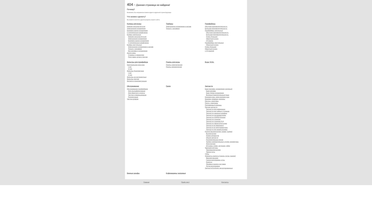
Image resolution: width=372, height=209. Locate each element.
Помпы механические (174, 67)
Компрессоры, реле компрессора (217, 97)
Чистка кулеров (132, 99)
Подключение (133, 97)
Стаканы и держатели (136, 55)
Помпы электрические (174, 65)
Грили (168, 86)
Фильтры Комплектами (135, 71)
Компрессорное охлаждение (137, 31)
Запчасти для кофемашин (215, 109)
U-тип (130, 69)
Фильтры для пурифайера (137, 62)
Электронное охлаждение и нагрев (140, 47)
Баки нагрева (211, 91)
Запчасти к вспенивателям (216, 115)
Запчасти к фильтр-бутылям (216, 123)
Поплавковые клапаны (213, 105)
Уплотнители (210, 144)
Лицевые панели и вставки (216, 164)
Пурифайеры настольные (214, 43)
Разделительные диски (214, 140)
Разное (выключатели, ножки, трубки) (218, 132)
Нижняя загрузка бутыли (136, 26)
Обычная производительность (216, 26)
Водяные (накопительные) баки (217, 95)
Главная (146, 182)
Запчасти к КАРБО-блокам (215, 117)
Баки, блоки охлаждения (215, 93)
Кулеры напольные (134, 35)
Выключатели (211, 134)
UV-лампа (209, 41)
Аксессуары (131, 53)
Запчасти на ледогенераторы (217, 127)
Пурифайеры (210, 24)
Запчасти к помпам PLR (215, 121)
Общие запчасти (212, 138)
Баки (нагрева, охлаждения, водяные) (218, 89)
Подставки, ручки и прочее (138, 57)
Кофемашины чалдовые (176, 173)
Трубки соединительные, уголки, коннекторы (222, 142)
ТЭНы (207, 154)
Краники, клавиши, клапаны (215, 99)
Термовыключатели (213, 150)
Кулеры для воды (134, 24)
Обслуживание (133, 86)
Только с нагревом (135, 49)
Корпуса (209, 162)
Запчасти (209, 86)
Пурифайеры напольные (214, 31)
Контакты (225, 182)
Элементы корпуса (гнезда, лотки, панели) (220, 156)
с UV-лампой (209, 51)
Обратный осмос (212, 39)
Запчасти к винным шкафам (216, 113)
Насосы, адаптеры (212, 101)
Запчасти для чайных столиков (217, 111)
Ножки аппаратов (212, 136)
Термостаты (210, 152)
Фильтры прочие (133, 79)
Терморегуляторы (211, 148)
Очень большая (211, 37)
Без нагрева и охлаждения (137, 51)
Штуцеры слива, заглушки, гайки (218, 146)
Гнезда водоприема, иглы (215, 160)
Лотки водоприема (213, 166)
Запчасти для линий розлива (216, 129)
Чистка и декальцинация (137, 95)
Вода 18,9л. (209, 62)
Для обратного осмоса (136, 93)
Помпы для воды (173, 62)
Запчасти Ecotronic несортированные (219, 168)
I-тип (129, 67)
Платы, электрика (211, 103)
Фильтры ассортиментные (136, 77)
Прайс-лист (185, 182)
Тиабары (169, 24)
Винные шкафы (133, 173)
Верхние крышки (212, 158)
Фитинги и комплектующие (137, 81)
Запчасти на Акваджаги (215, 125)
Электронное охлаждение (136, 28)
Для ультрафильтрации (136, 91)
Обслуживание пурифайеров (137, 89)
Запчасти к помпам (213, 119)
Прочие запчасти (211, 107)
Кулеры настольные (134, 45)
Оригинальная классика (136, 65)
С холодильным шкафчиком (137, 33)
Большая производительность (216, 28)
